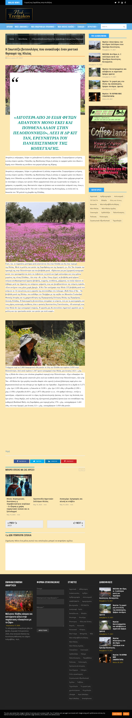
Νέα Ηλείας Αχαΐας (109, 208)
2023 (9, 525)
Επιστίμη (82, 617)
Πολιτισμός (104, 217)
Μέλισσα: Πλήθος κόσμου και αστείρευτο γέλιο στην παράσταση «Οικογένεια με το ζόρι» (18, 618)
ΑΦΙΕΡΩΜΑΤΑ (74, 601)
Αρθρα (84, 593)
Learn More (117, 714)
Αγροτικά (92, 26)
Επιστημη (72, 617)
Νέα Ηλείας (23, 39)
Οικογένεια (73, 650)
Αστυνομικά (118, 196)
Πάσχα (83, 654)
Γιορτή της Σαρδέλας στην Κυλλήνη (38, 2)
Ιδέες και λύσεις (116, 200)
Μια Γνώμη (73, 634)
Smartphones (87, 698)
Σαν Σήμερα (73, 670)
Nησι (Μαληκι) (21, 26)
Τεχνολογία (117, 221)
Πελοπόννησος (118, 212)
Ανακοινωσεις (74, 593)
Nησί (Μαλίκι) (74, 698)
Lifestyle (72, 694)
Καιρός (72, 625)
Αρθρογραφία (105, 196)
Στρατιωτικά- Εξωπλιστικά (100, 221)
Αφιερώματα (87, 601)
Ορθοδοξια (105, 212)
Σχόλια (71, 682)
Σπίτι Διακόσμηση (76, 674)
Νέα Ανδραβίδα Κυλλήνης (109, 204)
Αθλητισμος (83, 589)
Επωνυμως (73, 621)
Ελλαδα (81, 26)
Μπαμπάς (83, 634)
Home (11, 39)
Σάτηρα (83, 670)
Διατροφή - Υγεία (75, 609)
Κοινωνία (93, 204)
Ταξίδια (80, 682)
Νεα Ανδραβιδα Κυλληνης (42, 26)
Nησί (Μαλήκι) (83, 694)
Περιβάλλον (87, 658)
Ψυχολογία (86, 690)
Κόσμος (82, 629)
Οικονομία (94, 212)
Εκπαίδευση (73, 613)
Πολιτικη (93, 217)
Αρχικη (10, 26)
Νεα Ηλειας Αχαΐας (66, 26)
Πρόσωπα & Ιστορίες (77, 666)
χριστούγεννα (74, 690)
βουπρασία (73, 605)
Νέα (91, 634)
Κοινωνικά (73, 629)
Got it (126, 714)
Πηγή (7, 451)
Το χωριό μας (86, 686)
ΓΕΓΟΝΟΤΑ (94, 200)
